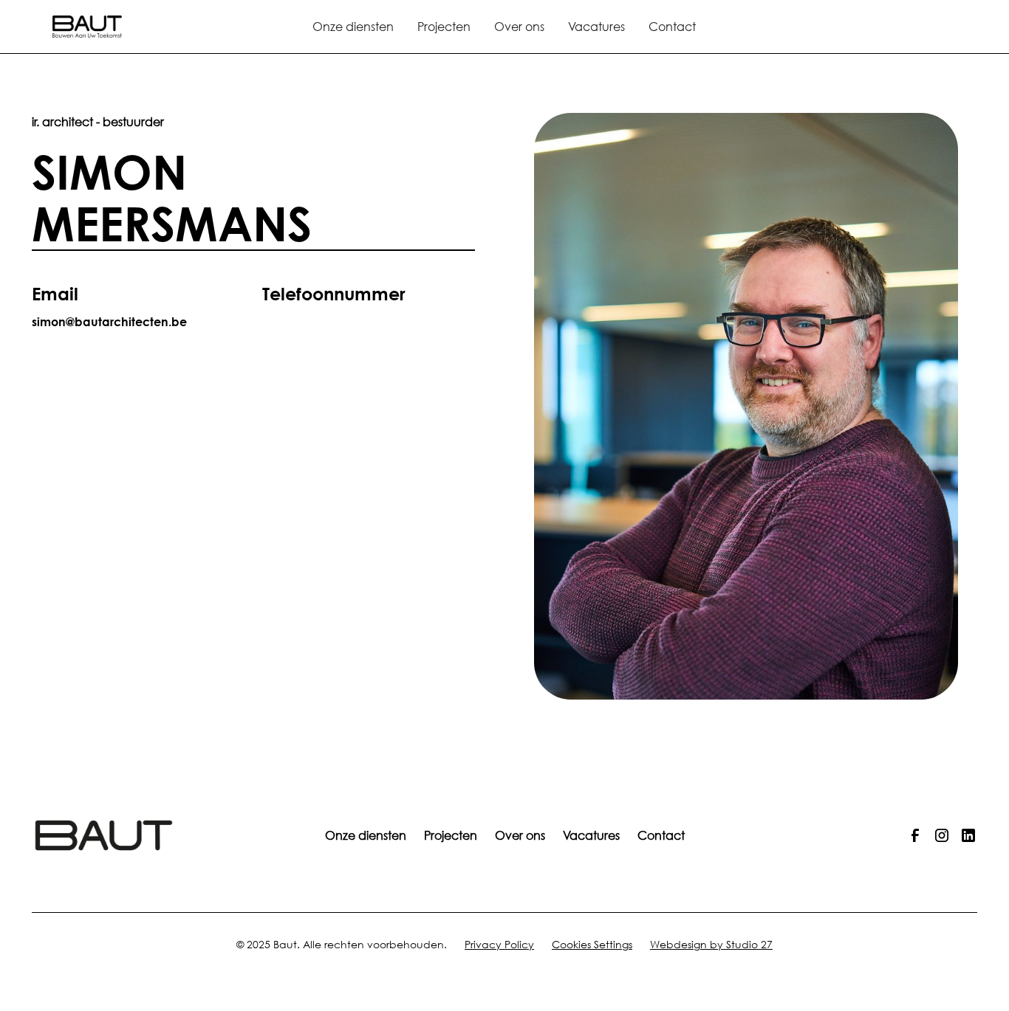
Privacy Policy (499, 944)
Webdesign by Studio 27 (711, 944)
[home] (124, 26)
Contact (672, 26)
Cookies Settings (592, 944)
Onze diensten (353, 26)
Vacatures (596, 26)
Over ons (519, 26)
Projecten (444, 26)
